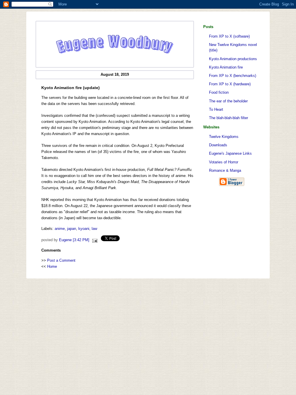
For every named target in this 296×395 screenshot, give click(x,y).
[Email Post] (93, 240)
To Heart (216, 109)
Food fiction (219, 92)
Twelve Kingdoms (223, 136)
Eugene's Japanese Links (230, 153)
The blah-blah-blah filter (228, 118)
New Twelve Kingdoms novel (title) (233, 47)
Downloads (218, 145)
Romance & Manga (225, 170)
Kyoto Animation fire (226, 67)
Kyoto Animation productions (233, 59)
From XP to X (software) (229, 36)
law (94, 228)
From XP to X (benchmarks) (232, 75)
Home (52, 266)
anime (60, 228)
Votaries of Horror (223, 162)
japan (71, 228)
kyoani (83, 228)
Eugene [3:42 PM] (74, 240)
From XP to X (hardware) (230, 84)
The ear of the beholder (228, 101)
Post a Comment (61, 260)
